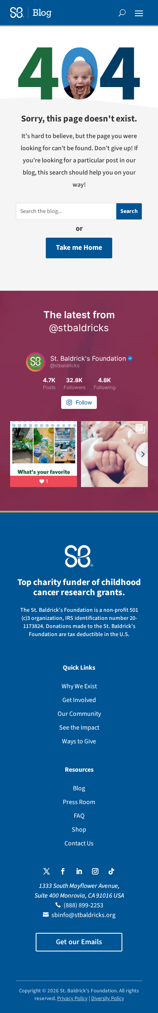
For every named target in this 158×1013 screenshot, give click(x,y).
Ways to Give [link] (79, 741)
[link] (30, 13)
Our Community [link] (79, 713)
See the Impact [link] (79, 727)
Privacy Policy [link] (72, 998)
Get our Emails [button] (79, 942)
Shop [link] (79, 829)
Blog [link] (79, 788)
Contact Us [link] (79, 843)
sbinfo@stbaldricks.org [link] (83, 915)
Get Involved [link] (79, 700)
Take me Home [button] (79, 248)
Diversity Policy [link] (107, 998)
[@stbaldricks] (36, 362)
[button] (138, 12)
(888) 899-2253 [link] (83, 905)
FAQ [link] (79, 815)
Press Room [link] (79, 802)
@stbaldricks (79, 328)
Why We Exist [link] (79, 686)
